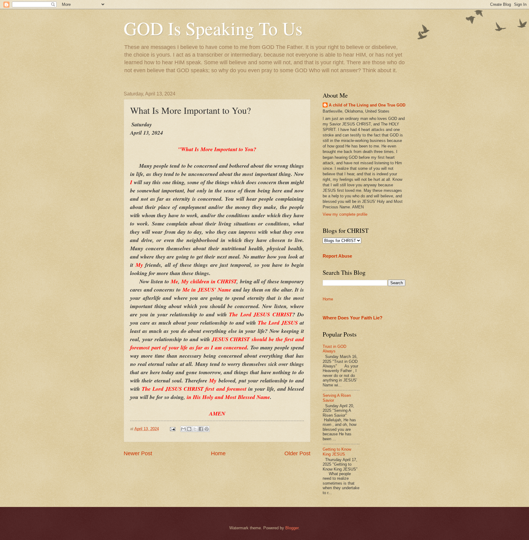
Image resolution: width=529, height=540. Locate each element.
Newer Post (138, 453)
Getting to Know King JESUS (337, 451)
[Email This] (183, 429)
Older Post (297, 453)
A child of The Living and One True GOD (367, 105)
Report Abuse (337, 256)
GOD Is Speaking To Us (213, 28)
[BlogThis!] (189, 429)
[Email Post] (172, 428)
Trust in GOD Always (334, 348)
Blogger (291, 528)
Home (218, 453)
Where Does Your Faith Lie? (352, 317)
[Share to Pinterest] (207, 429)
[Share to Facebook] (201, 429)
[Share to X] (195, 429)
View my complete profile (345, 214)
